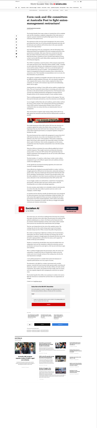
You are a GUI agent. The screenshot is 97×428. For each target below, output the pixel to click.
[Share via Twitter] (16, 38)
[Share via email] (16, 47)
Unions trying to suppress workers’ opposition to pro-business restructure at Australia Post (58, 316)
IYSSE (50, 10)
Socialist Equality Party (43, 10)
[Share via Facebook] (16, 35)
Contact (75, 1)
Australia (29, 330)
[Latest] (19, 8)
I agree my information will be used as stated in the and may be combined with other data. (49, 300)
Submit (48, 304)
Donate (66, 10)
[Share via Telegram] (16, 44)
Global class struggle (35, 330)
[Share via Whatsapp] (16, 41)
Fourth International (33, 10)
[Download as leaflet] (16, 50)
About (78, 1)
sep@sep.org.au (38, 281)
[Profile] (80, 1)
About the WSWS (55, 10)
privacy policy (60, 299)
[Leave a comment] (16, 53)
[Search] (81, 8)
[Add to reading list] (16, 56)
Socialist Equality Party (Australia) (34, 28)
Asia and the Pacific (44, 330)
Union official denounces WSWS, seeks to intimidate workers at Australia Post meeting (33, 316)
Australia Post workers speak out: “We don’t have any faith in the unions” (46, 316)
